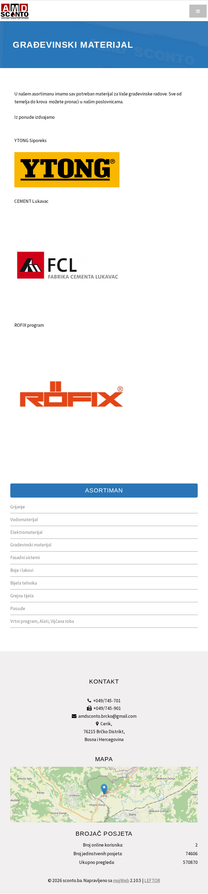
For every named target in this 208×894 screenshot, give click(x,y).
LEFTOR (152, 880)
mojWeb (121, 880)
